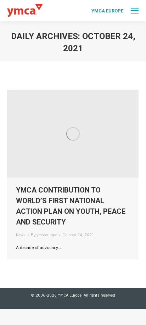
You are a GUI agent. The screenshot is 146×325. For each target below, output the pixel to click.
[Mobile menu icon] (134, 10)
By (44, 234)
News (21, 234)
